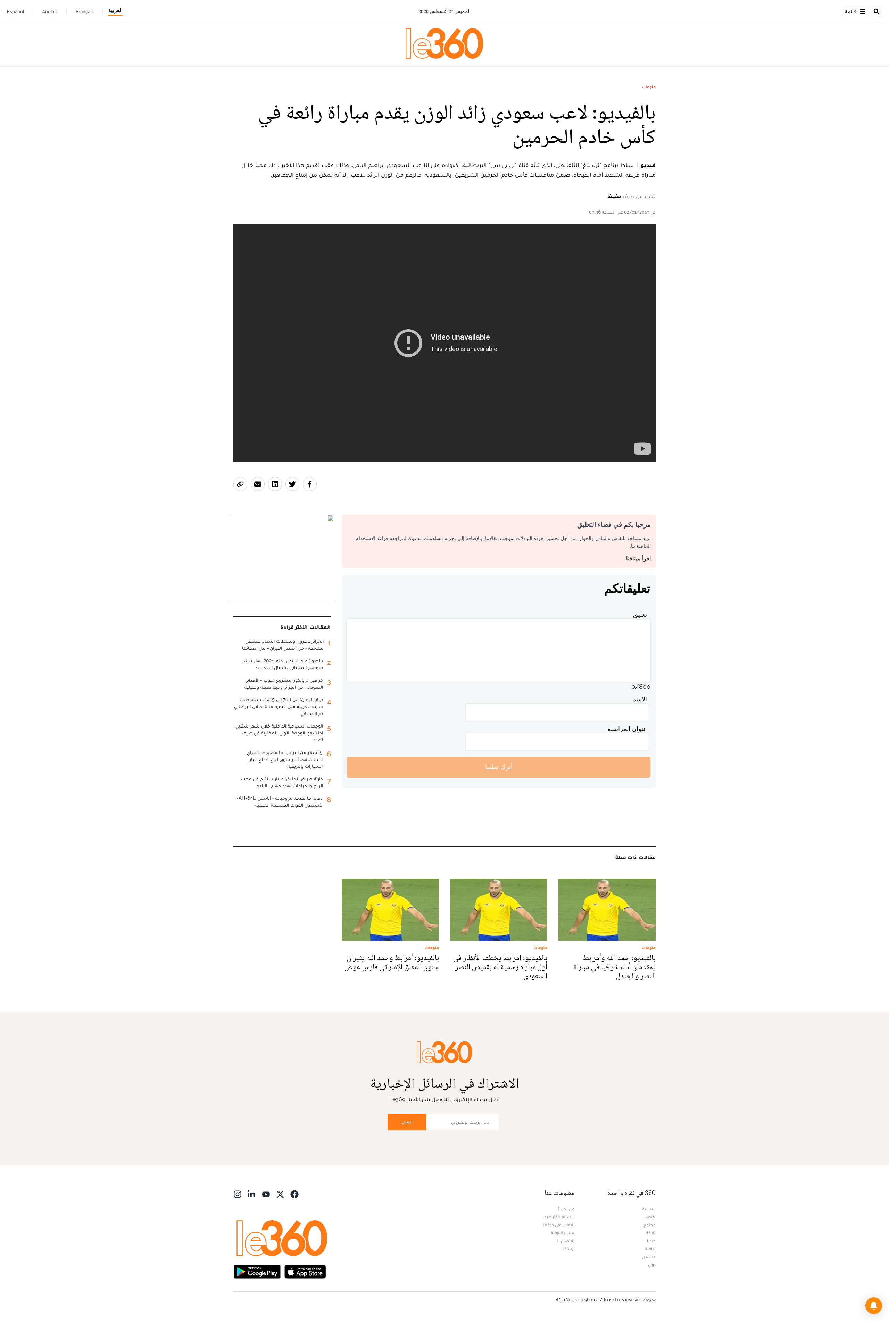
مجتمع (649, 1224)
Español (15, 11)
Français (85, 11)
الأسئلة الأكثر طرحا (558, 1216)
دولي (652, 1264)
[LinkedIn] (252, 1194)
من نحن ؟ (566, 1208)
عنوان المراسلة (627, 728)
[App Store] (305, 1271)
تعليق (640, 614)
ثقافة (651, 1232)
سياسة (649, 1208)
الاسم (639, 699)
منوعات (649, 86)
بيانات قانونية (562, 1232)
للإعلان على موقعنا (558, 1224)
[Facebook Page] (294, 1194)
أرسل (407, 1121)
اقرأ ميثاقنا (638, 558)
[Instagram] (237, 1193)
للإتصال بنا (565, 1240)
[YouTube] (266, 1194)
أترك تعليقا (499, 767)
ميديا (651, 1240)
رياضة (650, 1248)
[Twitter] (280, 1194)
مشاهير (649, 1256)
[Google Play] (257, 1271)
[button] (873, 1305)
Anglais (50, 11)
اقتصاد (650, 1216)
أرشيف (568, 1248)
